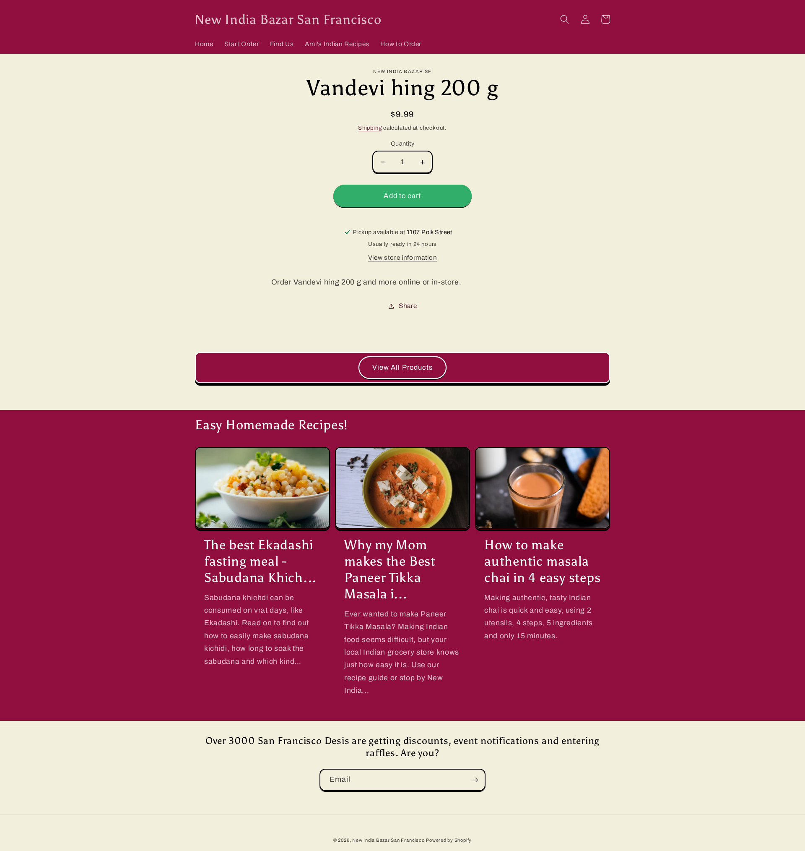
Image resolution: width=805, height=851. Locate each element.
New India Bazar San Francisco (388, 840)
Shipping (370, 128)
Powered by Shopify (449, 840)
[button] (565, 19)
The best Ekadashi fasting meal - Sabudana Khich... (260, 561)
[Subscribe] (475, 780)
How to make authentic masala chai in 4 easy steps (542, 561)
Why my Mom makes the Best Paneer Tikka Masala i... (390, 569)
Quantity (403, 143)
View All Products (402, 367)
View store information (402, 257)
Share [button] (408, 305)
